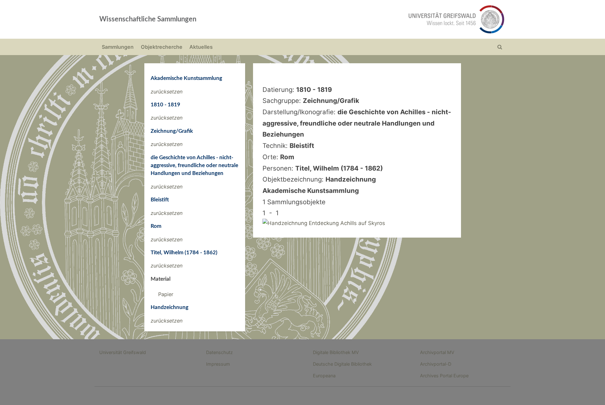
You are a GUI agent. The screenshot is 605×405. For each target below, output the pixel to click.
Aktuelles (201, 47)
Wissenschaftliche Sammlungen (147, 19)
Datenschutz (219, 352)
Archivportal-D (435, 364)
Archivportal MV (437, 352)
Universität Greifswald (122, 352)
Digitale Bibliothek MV (336, 352)
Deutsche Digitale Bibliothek (342, 364)
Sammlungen (118, 47)
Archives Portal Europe (444, 375)
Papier (165, 294)
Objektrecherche (161, 47)
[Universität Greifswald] (392, 19)
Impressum (218, 364)
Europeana (324, 375)
